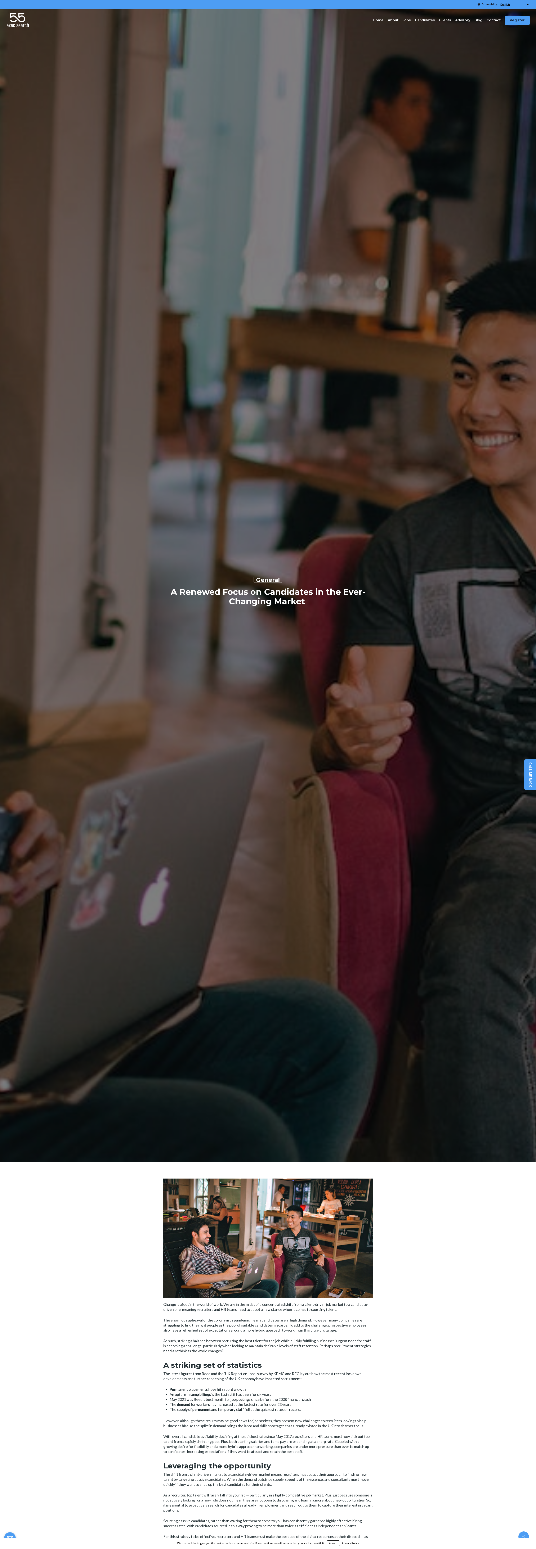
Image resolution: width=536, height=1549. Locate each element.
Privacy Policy (350, 1543)
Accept (333, 1543)
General (268, 580)
